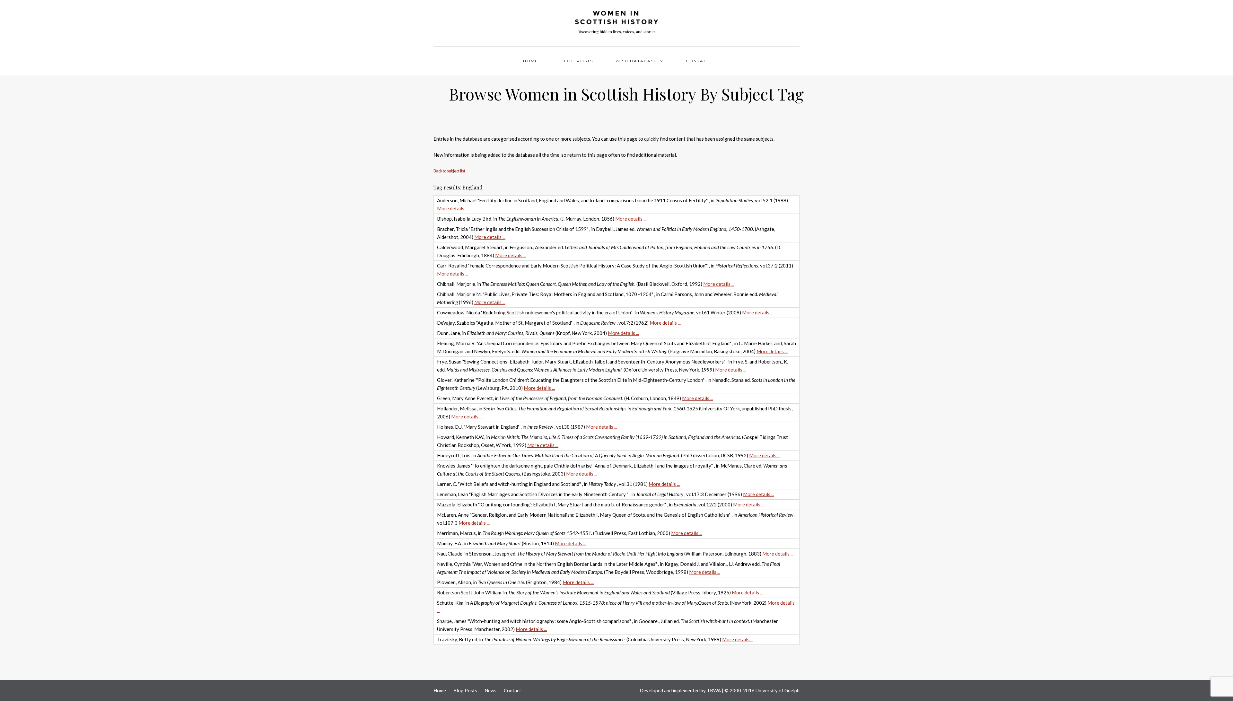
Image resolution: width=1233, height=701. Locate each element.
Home (530, 60)
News (490, 690)
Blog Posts (577, 60)
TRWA (714, 690)
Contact (698, 60)
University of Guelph (778, 690)
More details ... (452, 208)
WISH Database (636, 60)
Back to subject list (449, 171)
